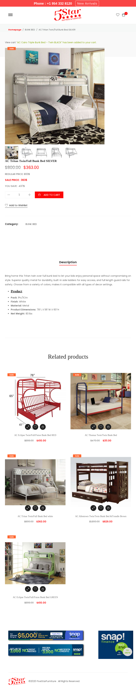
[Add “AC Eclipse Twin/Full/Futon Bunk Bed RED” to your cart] (43, 427)
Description (68, 262)
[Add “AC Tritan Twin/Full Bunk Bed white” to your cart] (43, 508)
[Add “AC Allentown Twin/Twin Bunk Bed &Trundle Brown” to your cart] (108, 508)
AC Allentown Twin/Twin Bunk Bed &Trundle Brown (100, 516)
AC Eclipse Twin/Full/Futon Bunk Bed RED (35, 435)
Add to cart (52, 195)
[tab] (68, 262)
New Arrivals (87, 3)
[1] (123, 15)
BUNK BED (31, 224)
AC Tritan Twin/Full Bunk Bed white (35, 516)
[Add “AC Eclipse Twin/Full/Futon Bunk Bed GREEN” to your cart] (43, 589)
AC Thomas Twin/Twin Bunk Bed (101, 435)
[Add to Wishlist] (35, 427)
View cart (10, 42)
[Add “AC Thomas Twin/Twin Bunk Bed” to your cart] (108, 427)
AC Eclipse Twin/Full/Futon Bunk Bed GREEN (35, 597)
